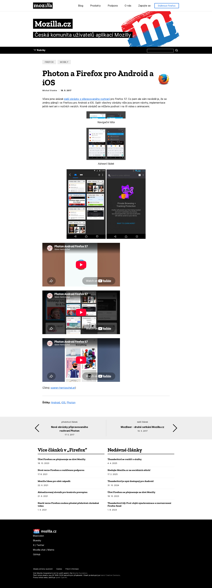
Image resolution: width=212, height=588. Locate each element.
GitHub (36, 554)
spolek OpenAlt (61, 578)
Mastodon (38, 535)
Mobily (64, 62)
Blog (80, 5)
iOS (63, 402)
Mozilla (43, 5)
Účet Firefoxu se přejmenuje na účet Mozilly (61, 459)
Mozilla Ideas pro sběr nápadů (54, 481)
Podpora (113, 5)
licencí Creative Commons (110, 575)
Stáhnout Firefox (167, 5)
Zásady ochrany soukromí (43, 569)
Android (55, 402)
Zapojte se (144, 5)
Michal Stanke (49, 90)
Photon (71, 402)
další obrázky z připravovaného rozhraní (87, 98)
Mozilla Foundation (80, 573)
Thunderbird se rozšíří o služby (125, 459)
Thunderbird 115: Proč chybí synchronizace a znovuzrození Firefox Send (139, 504)
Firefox (49, 62)
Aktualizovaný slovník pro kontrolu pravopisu (62, 492)
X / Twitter (38, 545)
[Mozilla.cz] (44, 533)
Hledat (176, 50)
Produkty (95, 5)
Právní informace (72, 569)
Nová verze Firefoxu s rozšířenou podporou (61, 470)
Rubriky (41, 50)
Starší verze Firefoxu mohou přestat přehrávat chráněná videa (68, 504)
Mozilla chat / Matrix (43, 549)
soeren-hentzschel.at (63, 387)
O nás (128, 5)
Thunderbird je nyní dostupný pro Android (130, 481)
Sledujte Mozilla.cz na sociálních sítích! (129, 470)
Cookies (59, 569)
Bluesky (37, 540)
